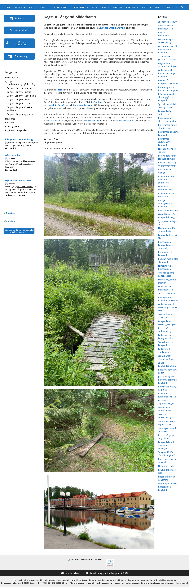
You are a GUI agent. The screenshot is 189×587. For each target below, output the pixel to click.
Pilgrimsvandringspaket (16, 130)
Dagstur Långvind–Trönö (19, 103)
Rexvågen (63, 105)
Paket (43, 7)
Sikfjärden (96, 102)
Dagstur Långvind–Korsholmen (21, 88)
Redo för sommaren (168, 210)
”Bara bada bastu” (166, 293)
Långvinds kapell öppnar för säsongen (166, 445)
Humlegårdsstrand (83, 105)
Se (93, 7)
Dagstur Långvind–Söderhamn (21, 95)
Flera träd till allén (166, 466)
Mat (31, 7)
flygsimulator (125, 120)
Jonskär (53, 105)
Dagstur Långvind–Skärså (19, 91)
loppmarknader (92, 120)
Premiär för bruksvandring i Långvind (165, 141)
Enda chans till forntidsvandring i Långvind (166, 73)
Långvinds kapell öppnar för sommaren (166, 179)
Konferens (60, 7)
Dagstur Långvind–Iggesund (20, 114)
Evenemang (78, 7)
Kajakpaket (10, 122)
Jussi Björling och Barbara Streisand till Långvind (168, 379)
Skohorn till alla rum (167, 21)
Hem (8, 7)
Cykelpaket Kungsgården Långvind (23, 84)
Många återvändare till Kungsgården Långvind (167, 97)
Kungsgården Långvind (112, 27)
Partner (131, 7)
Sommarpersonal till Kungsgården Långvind (167, 486)
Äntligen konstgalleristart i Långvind (166, 203)
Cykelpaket (10, 81)
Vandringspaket (12, 126)
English (169, 7)
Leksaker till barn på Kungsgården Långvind (167, 49)
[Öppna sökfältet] (182, 7)
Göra (104, 7)
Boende (18, 7)
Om (157, 7)
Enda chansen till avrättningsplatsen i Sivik (167, 307)
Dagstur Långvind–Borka (18, 99)
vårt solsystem (54, 120)
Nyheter (118, 7)
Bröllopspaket (11, 77)
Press (145, 7)
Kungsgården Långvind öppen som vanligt (165, 245)
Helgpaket (10, 118)
